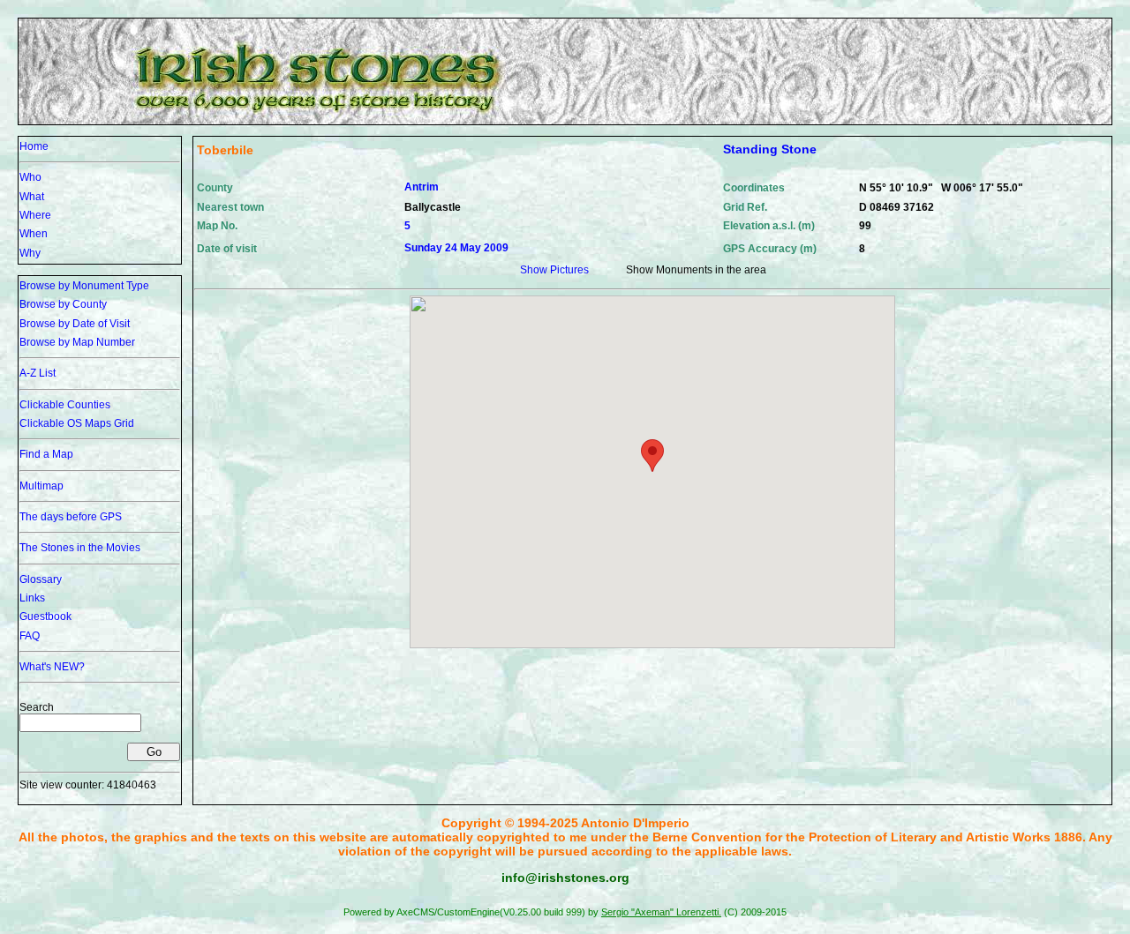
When (33, 234)
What (31, 197)
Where (35, 215)
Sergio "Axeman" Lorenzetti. (661, 912)
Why (30, 253)
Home (34, 146)
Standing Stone (770, 149)
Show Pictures (554, 270)
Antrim (421, 187)
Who (30, 177)
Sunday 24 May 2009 (456, 248)
